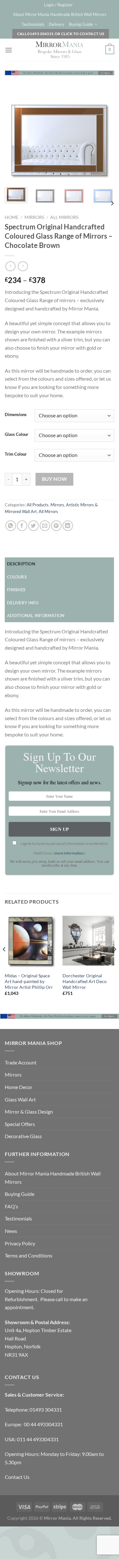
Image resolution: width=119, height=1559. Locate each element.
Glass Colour (16, 434)
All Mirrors (64, 217)
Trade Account (20, 1062)
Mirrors (34, 217)
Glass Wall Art (20, 1099)
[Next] (104, 140)
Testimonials (33, 24)
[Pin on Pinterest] (56, 525)
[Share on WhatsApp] (10, 525)
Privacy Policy (20, 1243)
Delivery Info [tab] (22, 602)
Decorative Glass (23, 1136)
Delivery (56, 24)
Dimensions (16, 415)
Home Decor (18, 1087)
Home (11, 217)
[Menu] (8, 50)
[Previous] (15, 140)
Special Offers (20, 1124)
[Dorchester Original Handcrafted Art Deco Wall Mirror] (88, 940)
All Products (38, 504)
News (11, 1231)
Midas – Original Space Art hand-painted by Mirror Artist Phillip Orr (29, 981)
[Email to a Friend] (45, 525)
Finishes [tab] (16, 589)
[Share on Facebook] (22, 525)
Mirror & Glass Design (29, 1111)
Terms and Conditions (28, 1255)
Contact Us (17, 1477)
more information (69, 853)
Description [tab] (21, 563)
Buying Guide (81, 24)
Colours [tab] (17, 576)
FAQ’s (11, 1206)
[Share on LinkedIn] (68, 525)
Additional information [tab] (36, 615)
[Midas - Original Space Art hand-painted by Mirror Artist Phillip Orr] (30, 940)
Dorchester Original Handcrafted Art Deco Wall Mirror (85, 981)
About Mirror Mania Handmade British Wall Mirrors (59, 14)
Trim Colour (16, 454)
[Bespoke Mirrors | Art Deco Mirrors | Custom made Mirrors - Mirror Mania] (59, 50)
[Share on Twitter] (33, 525)
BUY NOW (54, 479)
